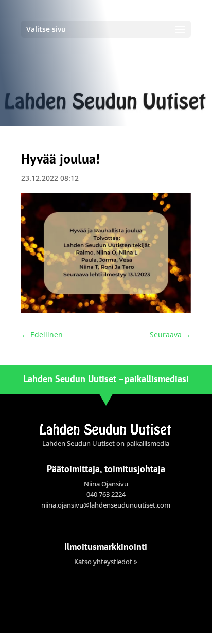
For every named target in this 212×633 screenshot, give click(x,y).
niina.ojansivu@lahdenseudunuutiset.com (105, 505)
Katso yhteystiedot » (105, 561)
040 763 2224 (106, 494)
